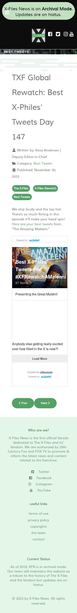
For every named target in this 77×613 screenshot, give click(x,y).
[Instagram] (66, 34)
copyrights (38, 527)
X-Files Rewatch (45, 188)
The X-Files (21, 188)
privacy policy (38, 520)
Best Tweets (42, 163)
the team (38, 533)
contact (39, 539)
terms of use (38, 514)
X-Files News (39, 599)
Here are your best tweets (32, 224)
